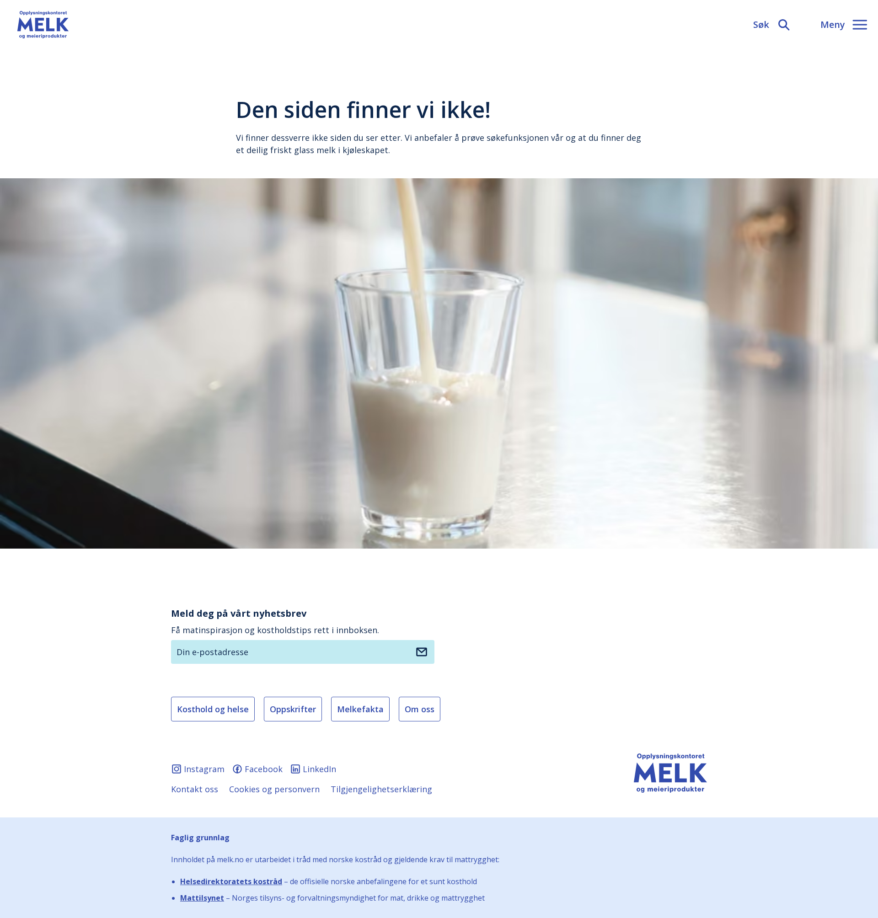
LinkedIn (319, 768)
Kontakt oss (194, 789)
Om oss (419, 709)
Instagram (204, 768)
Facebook (264, 768)
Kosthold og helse (213, 709)
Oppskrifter (293, 709)
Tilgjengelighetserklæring (381, 789)
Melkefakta (360, 709)
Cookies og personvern (274, 789)
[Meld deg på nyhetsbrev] (421, 652)
